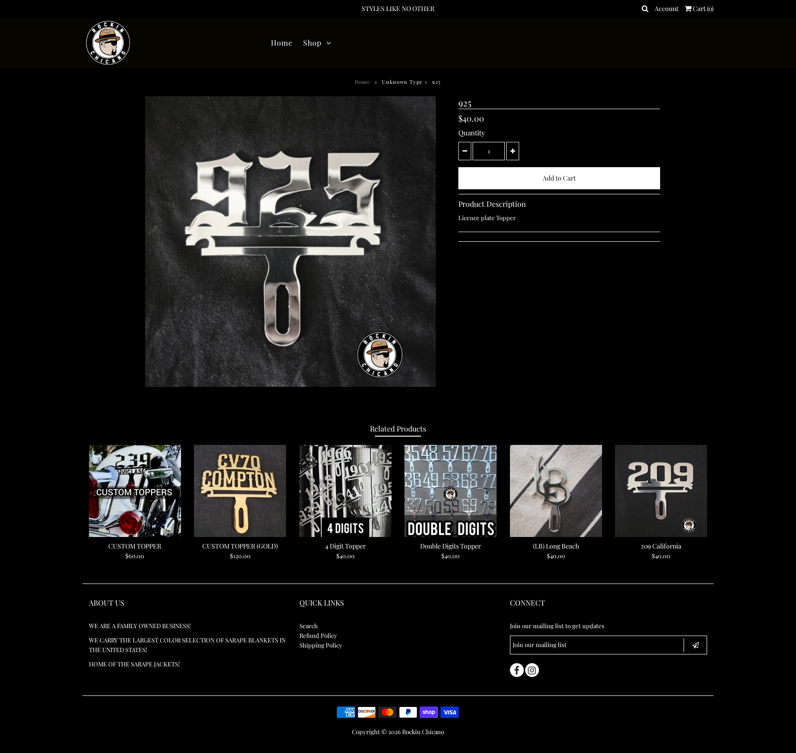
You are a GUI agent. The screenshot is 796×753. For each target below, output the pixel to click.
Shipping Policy (320, 645)
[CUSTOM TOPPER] (135, 491)
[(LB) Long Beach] (556, 491)
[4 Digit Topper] (345, 491)
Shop (312, 42)
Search (308, 626)
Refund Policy (318, 635)
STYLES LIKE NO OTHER (398, 8)
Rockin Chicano (423, 731)
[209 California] (661, 491)
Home (282, 42)
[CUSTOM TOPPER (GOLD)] (240, 491)
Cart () (702, 8)
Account (667, 8)
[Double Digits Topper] (450, 491)
